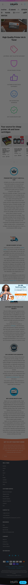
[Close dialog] (27, 285)
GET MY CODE (21, 294)
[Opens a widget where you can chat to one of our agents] (23, 582)
